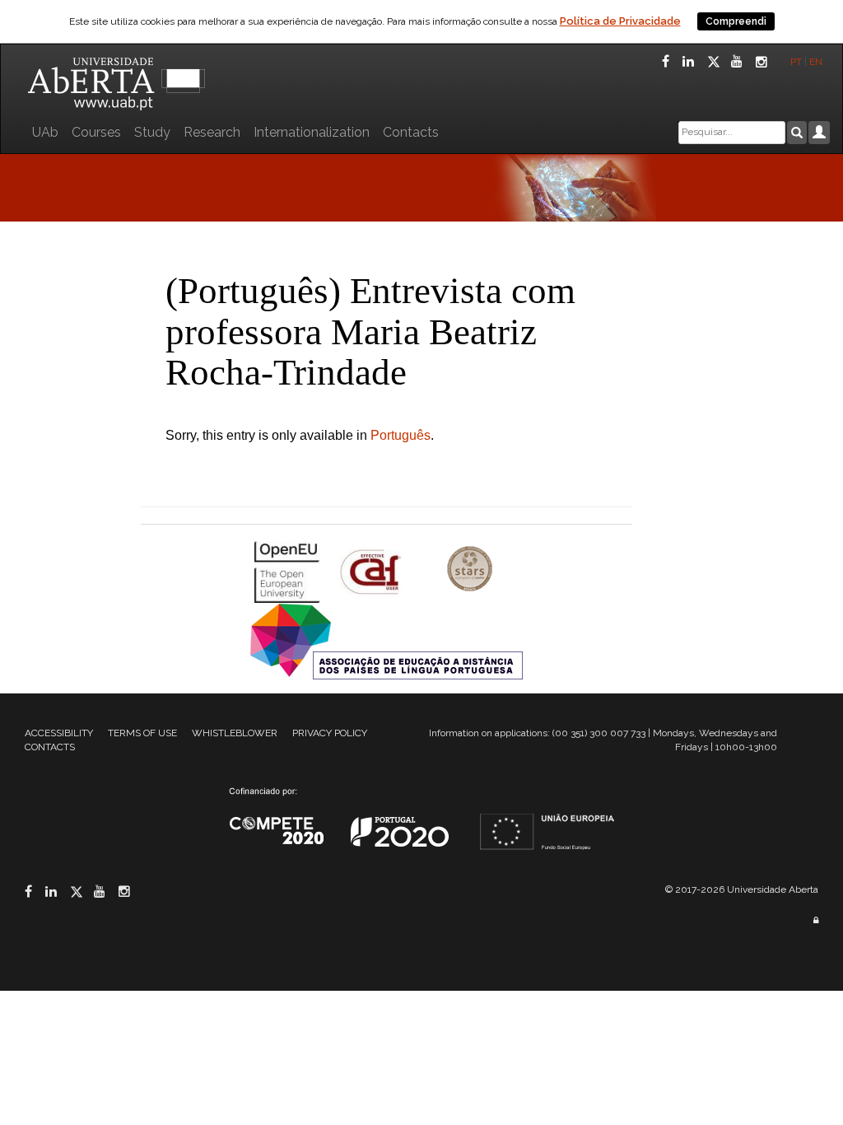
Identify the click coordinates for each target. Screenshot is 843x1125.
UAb (45, 132)
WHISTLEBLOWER (234, 733)
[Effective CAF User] (372, 570)
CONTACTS (50, 747)
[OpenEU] (289, 570)
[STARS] (470, 570)
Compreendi (736, 21)
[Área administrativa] (815, 920)
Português (400, 435)
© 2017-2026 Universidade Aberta (741, 889)
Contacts (411, 132)
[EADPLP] (386, 639)
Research (212, 132)
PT (796, 62)
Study (152, 132)
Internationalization (312, 132)
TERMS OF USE (142, 733)
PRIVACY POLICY (329, 733)
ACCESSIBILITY (59, 733)
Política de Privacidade (620, 21)
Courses (96, 132)
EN (817, 62)
